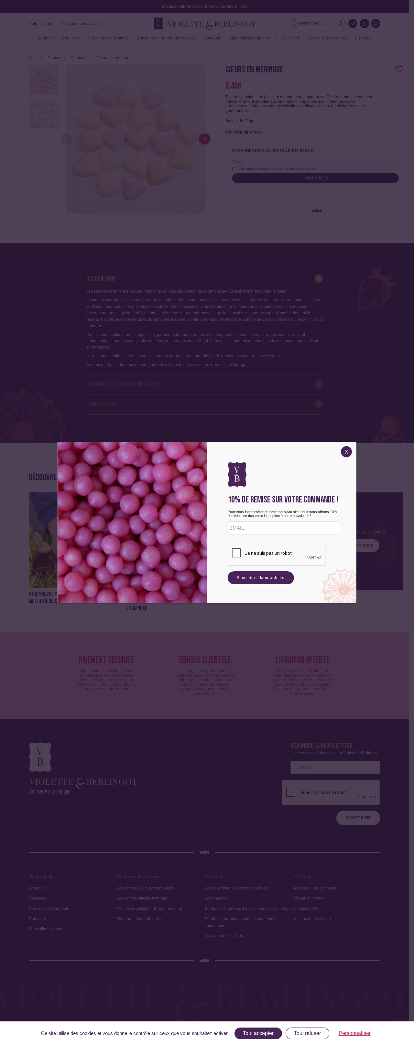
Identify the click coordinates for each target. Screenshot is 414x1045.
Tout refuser (307, 1033)
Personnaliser (355, 1033)
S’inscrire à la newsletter (261, 578)
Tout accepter (258, 1033)
